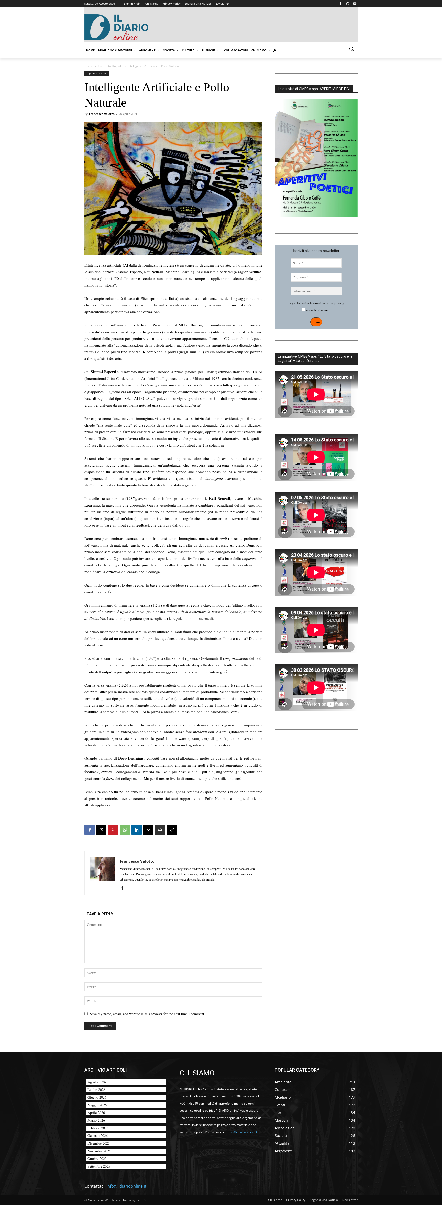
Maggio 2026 (97, 1104)
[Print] (160, 830)
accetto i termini (317, 310)
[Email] (148, 830)
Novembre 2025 (99, 1151)
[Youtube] (355, 4)
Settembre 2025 (98, 1166)
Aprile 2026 (96, 1112)
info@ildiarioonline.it (126, 1186)
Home (88, 66)
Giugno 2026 (96, 1097)
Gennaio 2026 (97, 1135)
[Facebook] (341, 4)
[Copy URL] (172, 830)
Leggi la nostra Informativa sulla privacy (316, 303)
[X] (101, 830)
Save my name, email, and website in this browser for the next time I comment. (147, 1013)
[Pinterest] (113, 830)
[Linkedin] (136, 830)
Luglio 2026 (96, 1089)
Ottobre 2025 (97, 1158)
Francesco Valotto (102, 114)
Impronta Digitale (110, 66)
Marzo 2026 (96, 1120)
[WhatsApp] (125, 830)
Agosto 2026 (96, 1081)
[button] (351, 48)
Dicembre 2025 (98, 1143)
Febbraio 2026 (97, 1128)
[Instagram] (347, 4)
